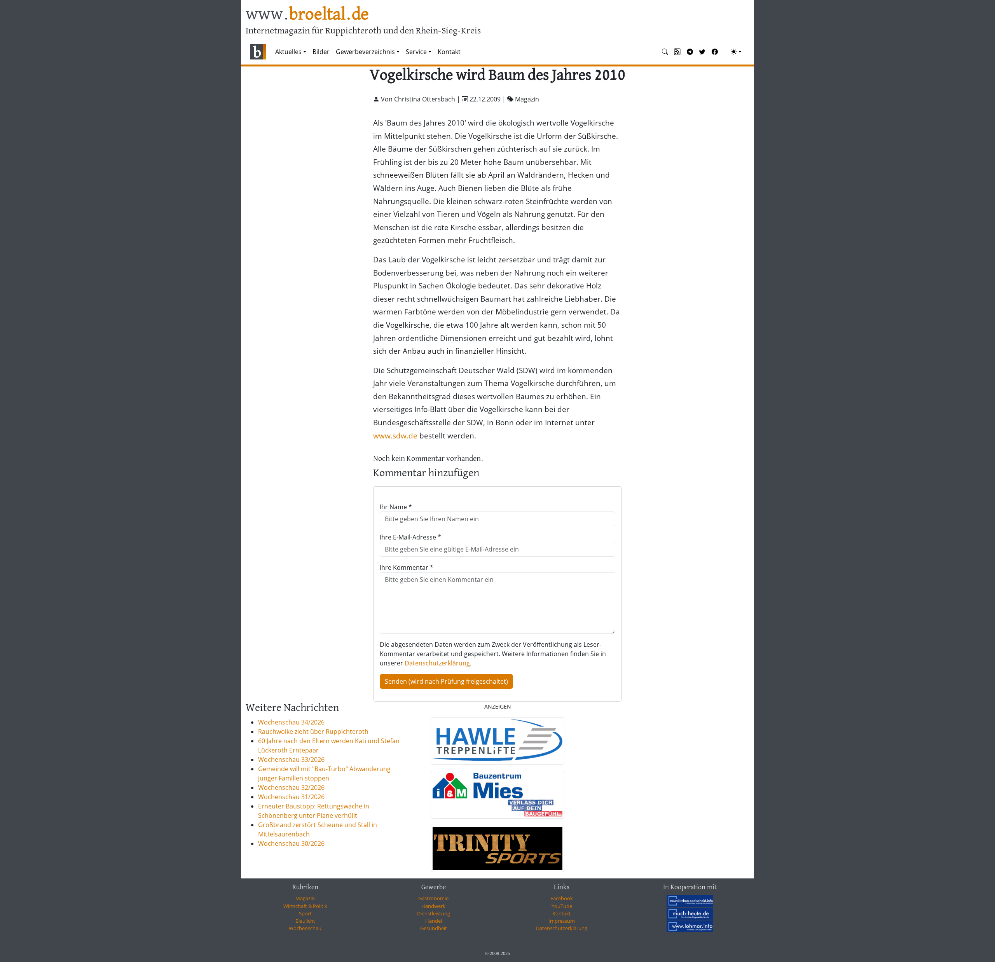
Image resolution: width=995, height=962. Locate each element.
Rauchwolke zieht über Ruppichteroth (313, 731)
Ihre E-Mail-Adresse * (410, 537)
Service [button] (416, 51)
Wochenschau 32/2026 (291, 787)
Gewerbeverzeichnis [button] (365, 51)
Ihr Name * (396, 507)
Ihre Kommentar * (406, 567)
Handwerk (433, 906)
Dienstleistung (433, 913)
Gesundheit (433, 928)
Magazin (305, 898)
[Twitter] (702, 51)
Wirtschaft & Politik (305, 906)
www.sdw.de (395, 435)
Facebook (561, 898)
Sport (305, 913)
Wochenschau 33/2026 (291, 759)
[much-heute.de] (690, 913)
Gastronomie (433, 898)
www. (307, 15)
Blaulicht (305, 920)
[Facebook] (715, 51)
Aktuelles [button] (288, 51)
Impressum (561, 920)
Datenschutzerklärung (437, 663)
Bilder (321, 51)
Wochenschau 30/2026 (291, 843)
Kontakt (449, 51)
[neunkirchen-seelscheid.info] (690, 900)
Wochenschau (305, 928)
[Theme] (736, 51)
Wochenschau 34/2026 (291, 722)
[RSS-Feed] (677, 51)
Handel (433, 920)
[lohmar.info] (690, 926)
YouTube (562, 906)
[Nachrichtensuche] (665, 51)
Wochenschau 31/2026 (291, 797)
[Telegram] (690, 51)
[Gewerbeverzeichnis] (497, 741)
